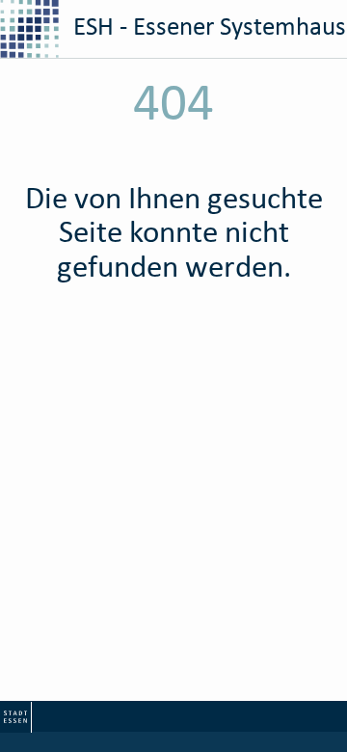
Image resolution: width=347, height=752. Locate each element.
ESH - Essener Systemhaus (206, 25)
